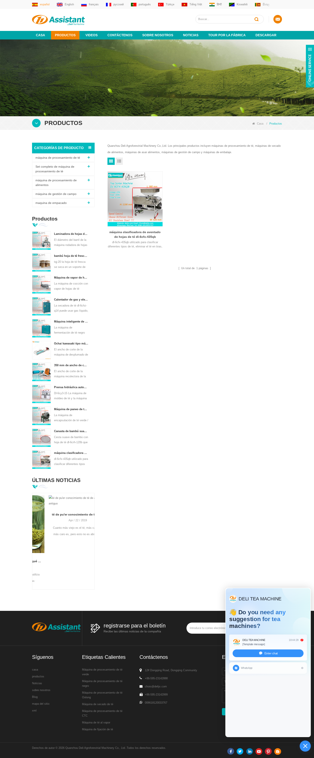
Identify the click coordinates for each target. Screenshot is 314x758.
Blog (35, 696)
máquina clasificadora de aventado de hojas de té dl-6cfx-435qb (71, 453)
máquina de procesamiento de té (57, 157)
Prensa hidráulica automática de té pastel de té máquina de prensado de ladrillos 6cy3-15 (71, 387)
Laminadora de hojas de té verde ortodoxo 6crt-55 (71, 233)
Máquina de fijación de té (97, 729)
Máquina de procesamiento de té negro (102, 683)
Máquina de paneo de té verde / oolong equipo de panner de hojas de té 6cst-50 (71, 409)
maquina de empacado (51, 203)
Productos (65, 35)
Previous (33, 534)
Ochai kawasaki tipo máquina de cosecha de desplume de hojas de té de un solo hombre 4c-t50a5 (71, 343)
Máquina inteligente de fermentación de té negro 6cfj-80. (71, 321)
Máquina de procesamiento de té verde (102, 672)
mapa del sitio (40, 703)
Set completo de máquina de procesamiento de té (54, 169)
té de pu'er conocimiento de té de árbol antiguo (63, 514)
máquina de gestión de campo (55, 194)
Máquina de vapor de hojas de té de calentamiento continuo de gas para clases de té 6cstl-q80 (71, 277)
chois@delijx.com (156, 686)
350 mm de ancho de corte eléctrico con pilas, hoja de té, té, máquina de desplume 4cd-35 (71, 365)
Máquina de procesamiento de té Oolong (102, 695)
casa (35, 669)
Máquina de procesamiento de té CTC (102, 713)
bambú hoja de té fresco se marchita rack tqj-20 (71, 255)
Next (93, 534)
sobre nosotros (157, 35)
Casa (40, 35)
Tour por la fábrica (227, 35)
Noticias (190, 35)
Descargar (265, 35)
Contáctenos (119, 35)
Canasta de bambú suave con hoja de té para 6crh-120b (71, 431)
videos (91, 35)
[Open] (310, 66)
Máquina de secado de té (97, 704)
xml (34, 710)
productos (38, 676)
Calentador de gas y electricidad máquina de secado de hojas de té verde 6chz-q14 (71, 299)
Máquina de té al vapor (96, 722)
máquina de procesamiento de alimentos (56, 183)
